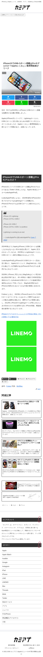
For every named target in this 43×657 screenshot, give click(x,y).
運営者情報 (11, 645)
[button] (34, 103)
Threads (5, 590)
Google (5, 562)
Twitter (4, 598)
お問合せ (31, 648)
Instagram (5, 566)
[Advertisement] (21, 38)
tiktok (4, 594)
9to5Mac (20, 386)
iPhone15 (22, 379)
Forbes (8, 386)
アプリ (4, 606)
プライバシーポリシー (12, 648)
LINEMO (5, 582)
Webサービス (7, 602)
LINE (4, 578)
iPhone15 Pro (31, 379)
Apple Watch (6, 554)
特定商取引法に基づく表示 (31, 645)
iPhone (6, 379)
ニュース (13, 379)
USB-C (6, 381)
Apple (4, 550)
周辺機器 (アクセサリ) (10, 618)
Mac (3, 586)
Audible (5, 558)
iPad (4, 570)
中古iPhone (6, 614)
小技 (4, 622)
